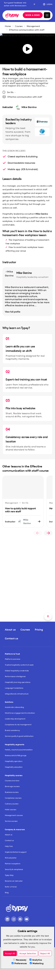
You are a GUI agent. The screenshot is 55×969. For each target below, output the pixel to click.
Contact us (11, 638)
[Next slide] (48, 533)
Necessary (21, 959)
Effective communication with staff (26, 29)
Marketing (38, 963)
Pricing (39, 629)
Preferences (20, 963)
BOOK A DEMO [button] (33, 15)
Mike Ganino (24, 272)
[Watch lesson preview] (27, 49)
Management (33, 26)
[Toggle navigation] (47, 15)
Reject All (45, 953)
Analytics (37, 959)
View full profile (12, 311)
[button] (46, 4)
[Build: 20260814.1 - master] (12, 15)
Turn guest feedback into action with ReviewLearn (15, 4)
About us (10, 629)
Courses (19, 26)
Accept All (10, 953)
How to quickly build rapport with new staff (20, 510)
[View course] (39, 521)
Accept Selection (27, 953)
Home (8, 26)
